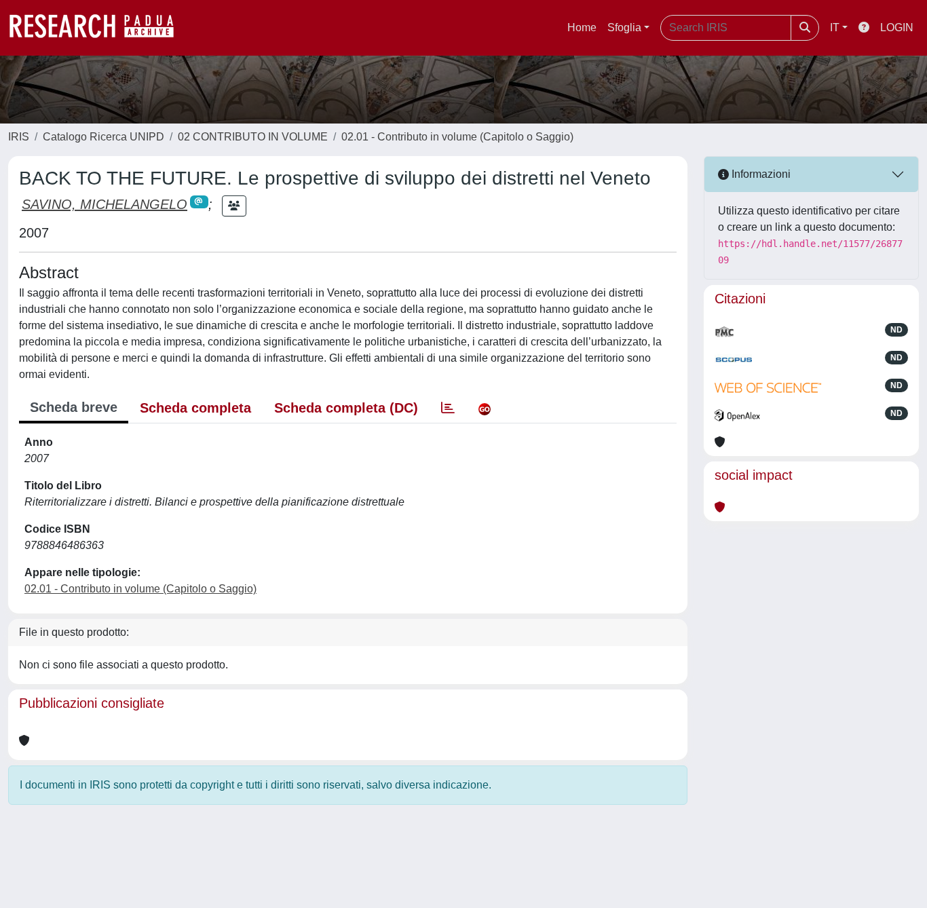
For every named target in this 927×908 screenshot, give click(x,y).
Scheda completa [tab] (195, 407)
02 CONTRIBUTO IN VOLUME (253, 137)
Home (582, 27)
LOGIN (896, 27)
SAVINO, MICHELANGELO (104, 204)
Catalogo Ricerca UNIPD (103, 137)
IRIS (18, 137)
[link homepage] (98, 28)
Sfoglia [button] (624, 27)
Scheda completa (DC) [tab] (346, 407)
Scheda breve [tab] (73, 407)
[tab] (448, 408)
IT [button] (834, 27)
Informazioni (760, 174)
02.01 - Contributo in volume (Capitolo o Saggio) (457, 137)
